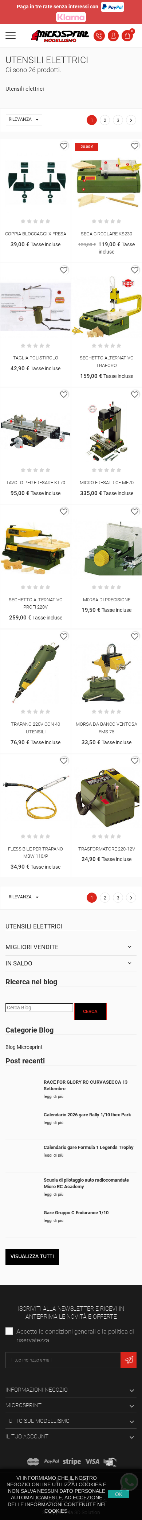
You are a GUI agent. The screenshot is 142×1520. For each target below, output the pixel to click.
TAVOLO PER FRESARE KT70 (35, 482)
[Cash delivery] (72, 1461)
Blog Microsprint (24, 1047)
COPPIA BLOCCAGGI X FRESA (35, 233)
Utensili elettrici (33, 926)
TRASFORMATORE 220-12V (106, 849)
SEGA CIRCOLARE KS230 (106, 233)
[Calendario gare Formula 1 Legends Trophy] (21, 1156)
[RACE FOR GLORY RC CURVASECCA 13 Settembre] (21, 1091)
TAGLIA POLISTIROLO (35, 358)
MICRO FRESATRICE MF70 (107, 482)
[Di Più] (43, 146)
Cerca (90, 1011)
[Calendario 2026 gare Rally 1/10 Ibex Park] (21, 1123)
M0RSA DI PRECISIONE (106, 599)
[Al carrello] (28, 146)
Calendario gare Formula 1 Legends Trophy (89, 1147)
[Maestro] (33, 1461)
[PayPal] (51, 1461)
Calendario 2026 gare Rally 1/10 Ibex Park (87, 1114)
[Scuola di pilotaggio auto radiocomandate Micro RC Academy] (21, 1188)
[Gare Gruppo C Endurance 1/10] (21, 1221)
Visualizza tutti (32, 1256)
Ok (118, 1494)
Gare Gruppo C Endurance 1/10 (76, 1212)
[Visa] (92, 1461)
